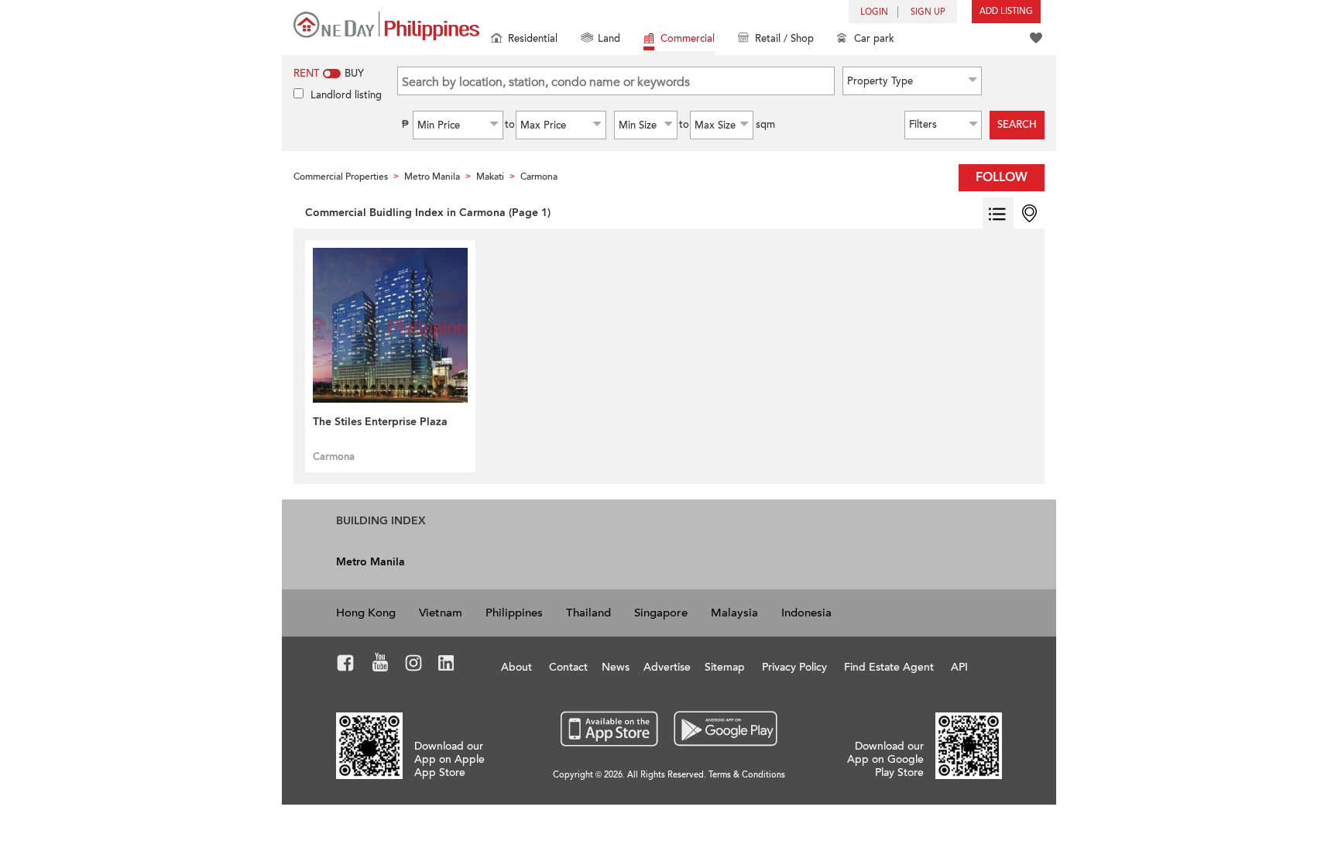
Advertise (667, 667)
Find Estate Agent (889, 667)
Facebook (345, 665)
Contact (568, 667)
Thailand (588, 612)
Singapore (661, 612)
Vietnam (440, 612)
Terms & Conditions (746, 775)
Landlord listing (346, 95)
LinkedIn (446, 665)
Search (1017, 125)
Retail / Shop (784, 39)
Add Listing (1006, 11)
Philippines (514, 612)
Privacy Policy (794, 667)
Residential (533, 39)
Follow (1002, 177)
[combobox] (912, 81)
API (959, 667)
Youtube (380, 665)
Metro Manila (370, 561)
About (516, 667)
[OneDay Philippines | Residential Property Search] (386, 26)
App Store (610, 729)
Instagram (414, 665)
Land (609, 39)
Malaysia (734, 612)
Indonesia (806, 612)
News (616, 667)
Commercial (687, 39)
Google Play (723, 729)
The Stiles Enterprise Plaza (380, 421)
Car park (874, 39)
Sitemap (725, 667)
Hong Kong (366, 612)
